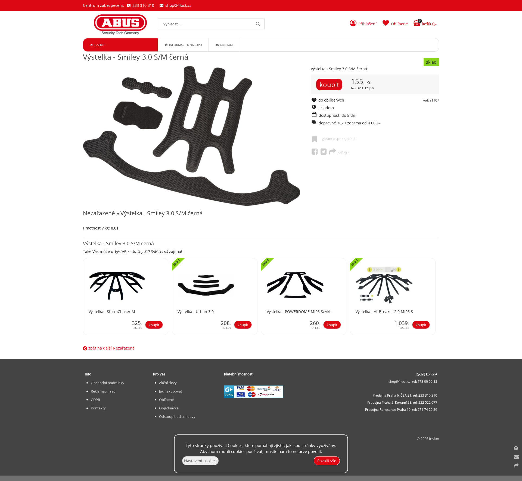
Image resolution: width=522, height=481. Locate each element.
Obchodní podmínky (107, 382)
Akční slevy (168, 382)
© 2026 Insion (428, 438)
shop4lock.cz (178, 5)
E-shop (99, 45)
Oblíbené (166, 399)
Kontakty (98, 408)
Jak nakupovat (170, 391)
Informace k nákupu (185, 45)
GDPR (95, 399)
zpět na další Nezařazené (111, 348)
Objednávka (169, 408)
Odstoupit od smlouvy (177, 416)
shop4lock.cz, (400, 381)
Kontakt (226, 45)
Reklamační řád (103, 391)
